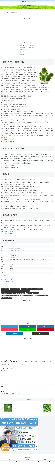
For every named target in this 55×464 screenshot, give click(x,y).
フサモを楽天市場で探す (7, 141)
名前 (2, 386)
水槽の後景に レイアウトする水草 (41, 295)
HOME (45, 459)
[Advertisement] (27, 29)
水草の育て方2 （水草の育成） (27, 47)
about (27, 459)
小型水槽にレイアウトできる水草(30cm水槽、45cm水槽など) (14, 293)
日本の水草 (29, 293)
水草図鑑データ (24, 54)
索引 (10, 459)
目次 (25, 42)
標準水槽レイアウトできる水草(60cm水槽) (10, 295)
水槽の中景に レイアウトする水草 (27, 295)
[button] (51, 247)
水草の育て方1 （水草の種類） (27, 45)
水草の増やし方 (24, 49)
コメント (4, 370)
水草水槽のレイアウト (25, 52)
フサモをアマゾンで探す (7, 139)
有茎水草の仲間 (36, 293)
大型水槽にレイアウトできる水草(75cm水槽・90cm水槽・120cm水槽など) (16, 291)
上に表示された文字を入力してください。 (12, 394)
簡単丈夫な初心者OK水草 (7, 297)
